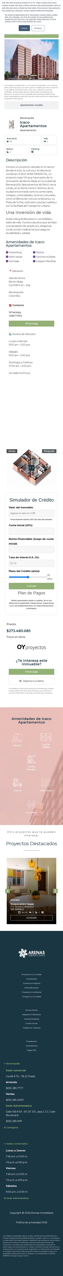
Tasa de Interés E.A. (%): (24, 557)
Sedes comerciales (17, 1143)
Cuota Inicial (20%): (21, 525)
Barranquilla (13, 1063)
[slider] (31, 468)
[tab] (31, 105)
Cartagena (12, 1127)
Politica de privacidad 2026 (31, 1222)
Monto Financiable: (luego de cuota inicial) (31, 541)
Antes (12, 451)
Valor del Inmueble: (21, 507)
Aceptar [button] (24, 28)
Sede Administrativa (17, 1198)
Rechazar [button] (38, 28)
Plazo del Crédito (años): (24, 571)
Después (49, 451)
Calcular (31, 586)
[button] (8, 60)
